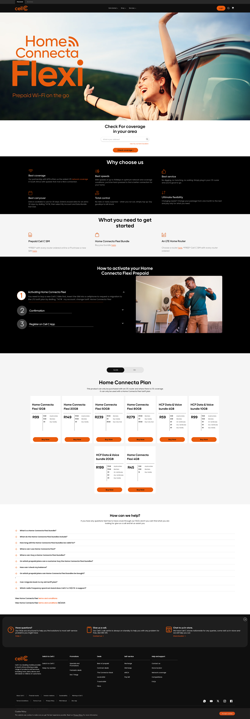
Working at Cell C (77, 695)
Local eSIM (101, 677)
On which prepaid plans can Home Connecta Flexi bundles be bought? (52, 573)
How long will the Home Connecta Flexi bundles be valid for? (47, 543)
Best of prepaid (103, 663)
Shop (123, 8)
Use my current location (139, 144)
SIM (134, 370)
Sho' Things (74, 675)
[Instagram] (225, 702)
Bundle (116, 370)
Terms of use (37, 701)
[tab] (125, 531)
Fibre (99, 686)
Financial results (34, 695)
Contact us (97, 636)
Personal (20, 2)
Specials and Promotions (74, 664)
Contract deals (103, 668)
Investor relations (49, 695)
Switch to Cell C (48, 656)
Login (221, 8)
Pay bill (127, 677)
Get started (112, 8)
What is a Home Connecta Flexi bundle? (38, 530)
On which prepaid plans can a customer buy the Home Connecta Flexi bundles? (56, 561)
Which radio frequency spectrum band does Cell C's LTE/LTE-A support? (53, 588)
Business (30, 2)
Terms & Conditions (22, 701)
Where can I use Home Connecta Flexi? (37, 549)
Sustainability (63, 695)
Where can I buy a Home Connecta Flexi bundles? (42, 555)
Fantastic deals (75, 670)
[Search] (228, 8)
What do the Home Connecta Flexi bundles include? (43, 536)
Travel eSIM (101, 682)
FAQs (17, 636)
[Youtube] (211, 702)
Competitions (157, 677)
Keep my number (49, 668)
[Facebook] (231, 702)
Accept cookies (227, 714)
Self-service (129, 656)
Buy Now (45, 439)
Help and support (158, 656)
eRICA (126, 673)
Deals (99, 656)
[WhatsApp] (205, 702)
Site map (74, 701)
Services (132, 8)
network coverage (80, 179)
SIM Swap (128, 668)
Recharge (128, 663)
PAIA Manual (63, 701)
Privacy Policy (50, 701)
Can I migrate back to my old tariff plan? (38, 582)
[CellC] (21, 8)
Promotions (74, 656)
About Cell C (20, 695)
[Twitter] (218, 702)
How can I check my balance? (33, 567)
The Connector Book (105, 673)
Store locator (178, 636)
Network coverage (159, 673)
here (34, 251)
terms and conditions (48, 598)
